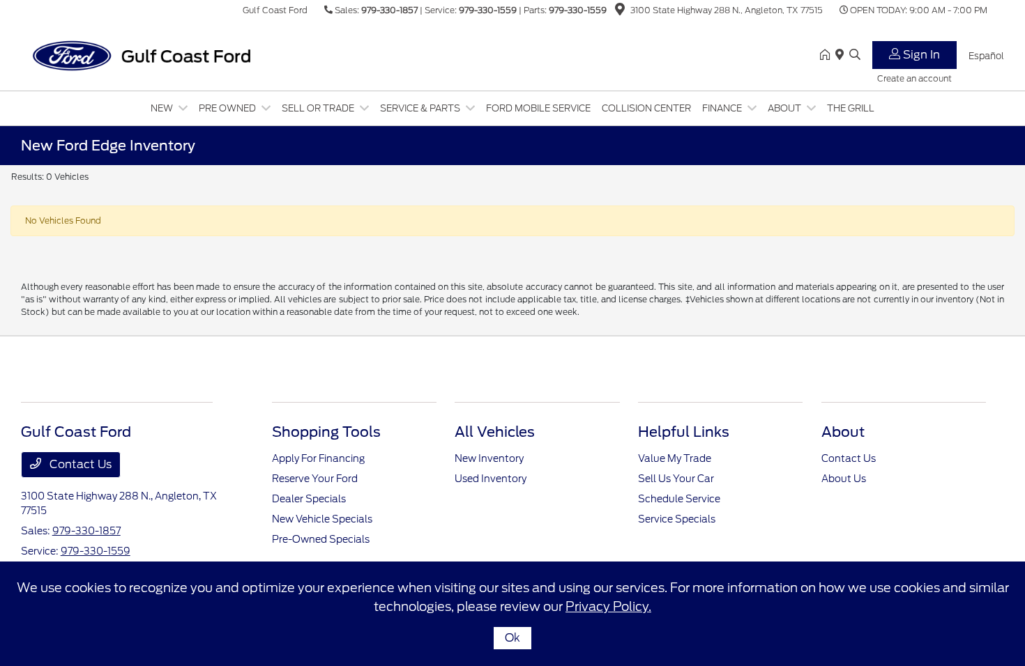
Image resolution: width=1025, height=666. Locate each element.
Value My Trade (674, 458)
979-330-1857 (389, 10)
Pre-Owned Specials (321, 539)
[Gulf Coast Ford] (141, 54)
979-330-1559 (488, 10)
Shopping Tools (326, 432)
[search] (854, 55)
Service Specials (676, 519)
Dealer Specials (309, 498)
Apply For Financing (318, 458)
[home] (827, 55)
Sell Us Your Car (676, 478)
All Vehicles (495, 432)
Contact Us (79, 464)
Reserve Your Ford (315, 478)
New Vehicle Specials (322, 519)
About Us (843, 478)
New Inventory (489, 458)
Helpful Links (683, 432)
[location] (620, 11)
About (843, 432)
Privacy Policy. (608, 606)
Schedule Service (679, 498)
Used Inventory (490, 478)
